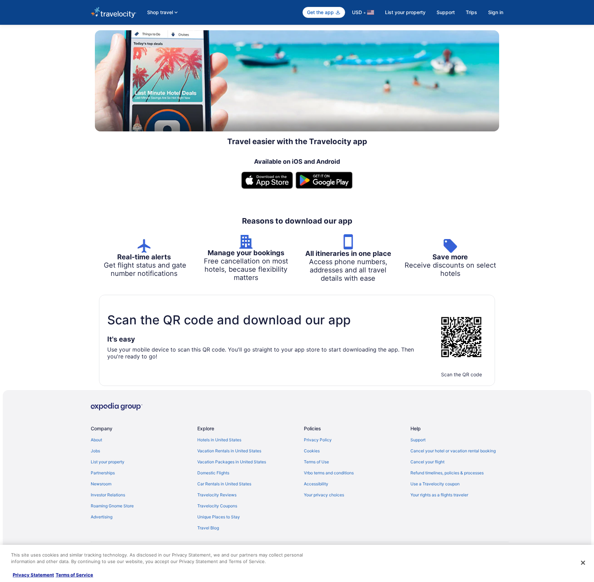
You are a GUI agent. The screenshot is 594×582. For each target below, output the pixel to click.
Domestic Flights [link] (213, 472)
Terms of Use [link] (316, 461)
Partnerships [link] (103, 472)
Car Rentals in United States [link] (224, 483)
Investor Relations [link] (108, 494)
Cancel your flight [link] (427, 461)
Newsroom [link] (101, 483)
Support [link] (418, 439)
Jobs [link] (95, 450)
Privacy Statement (33, 575)
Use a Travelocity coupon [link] (435, 483)
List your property (405, 12)
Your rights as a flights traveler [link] (439, 494)
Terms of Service (74, 575)
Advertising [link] (101, 516)
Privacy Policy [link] (318, 439)
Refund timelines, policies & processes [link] (447, 472)
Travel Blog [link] (208, 527)
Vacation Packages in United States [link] (231, 461)
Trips (471, 12)
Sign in (495, 12)
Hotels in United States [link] (219, 439)
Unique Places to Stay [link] (218, 516)
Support (446, 12)
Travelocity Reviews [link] (216, 494)
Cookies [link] (312, 450)
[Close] (583, 562)
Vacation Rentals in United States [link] (229, 450)
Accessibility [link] (316, 483)
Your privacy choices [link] (324, 494)
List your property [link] (107, 461)
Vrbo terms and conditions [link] (329, 472)
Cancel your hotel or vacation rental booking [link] (453, 450)
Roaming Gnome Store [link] (112, 505)
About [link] (96, 439)
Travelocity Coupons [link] (217, 505)
